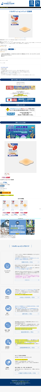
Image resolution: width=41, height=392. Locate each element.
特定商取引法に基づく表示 (20, 384)
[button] (1, 209)
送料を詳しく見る (27, 314)
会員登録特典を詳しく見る (27, 347)
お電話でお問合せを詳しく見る (27, 373)
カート (37, 4)
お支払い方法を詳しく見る (27, 297)
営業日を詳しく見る (27, 262)
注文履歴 (32, 4)
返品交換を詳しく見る (27, 332)
